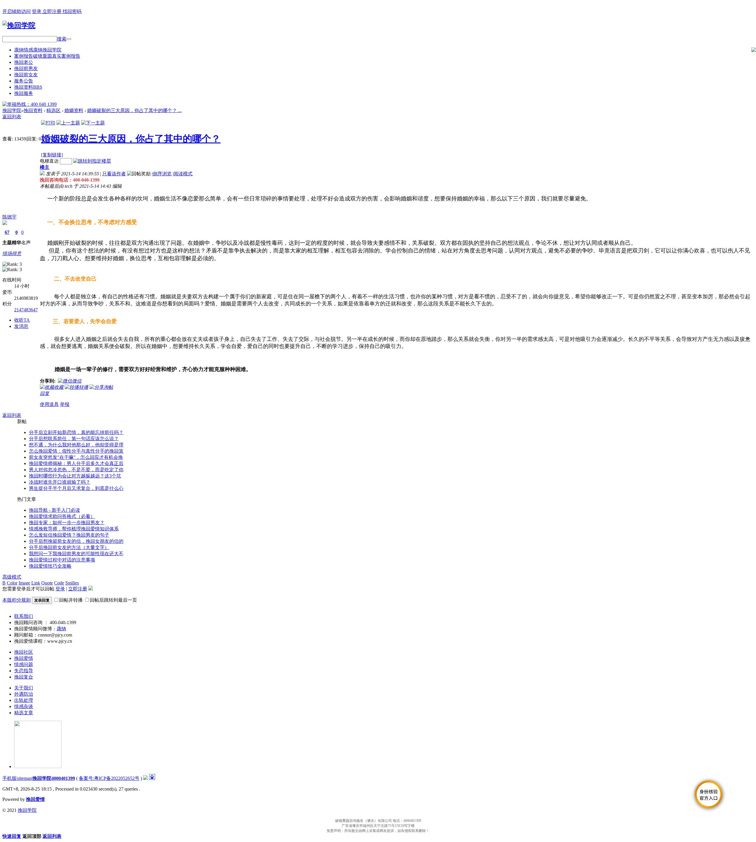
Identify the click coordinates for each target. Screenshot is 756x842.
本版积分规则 (16, 600)
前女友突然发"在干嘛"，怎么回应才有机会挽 (76, 457)
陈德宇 (9, 216)
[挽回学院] (18, 25)
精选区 (53, 110)
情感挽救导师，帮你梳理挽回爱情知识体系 (74, 528)
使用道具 (49, 404)
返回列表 (11, 116)
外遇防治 (23, 694)
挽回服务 (23, 93)
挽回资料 (28, 87)
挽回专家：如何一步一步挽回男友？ (67, 522)
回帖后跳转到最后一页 (113, 600)
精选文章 (23, 712)
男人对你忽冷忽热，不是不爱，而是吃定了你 (76, 469)
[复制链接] (52, 154)
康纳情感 (37, 49)
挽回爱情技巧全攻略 (50, 566)
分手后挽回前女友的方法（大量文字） (69, 547)
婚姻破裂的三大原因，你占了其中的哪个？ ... (134, 110)
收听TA (22, 320)
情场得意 (11, 253)
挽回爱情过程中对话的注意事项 (62, 559)
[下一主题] (93, 122)
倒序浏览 (162, 173)
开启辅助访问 (16, 11)
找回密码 (72, 11)
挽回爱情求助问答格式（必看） (62, 516)
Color (12, 582)
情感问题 (23, 664)
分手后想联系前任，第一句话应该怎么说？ (74, 438)
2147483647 (26, 309)
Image (24, 582)
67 (7, 232)
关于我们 (23, 687)
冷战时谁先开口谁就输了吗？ (59, 482)
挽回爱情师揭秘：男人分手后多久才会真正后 (76, 463)
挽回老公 (23, 62)
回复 (44, 393)
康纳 (61, 628)
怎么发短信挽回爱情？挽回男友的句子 (69, 534)
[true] (68, 39)
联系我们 (23, 616)
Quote (47, 582)
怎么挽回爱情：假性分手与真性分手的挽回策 (76, 451)
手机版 (9, 778)
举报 (64, 404)
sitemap (24, 778)
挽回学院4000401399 (53, 778)
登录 (37, 11)
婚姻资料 (73, 110)
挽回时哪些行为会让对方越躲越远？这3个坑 (75, 475)
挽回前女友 (26, 74)
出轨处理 (23, 700)
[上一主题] (68, 122)
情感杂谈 (23, 706)
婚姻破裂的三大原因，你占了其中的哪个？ (131, 138)
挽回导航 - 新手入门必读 (54, 510)
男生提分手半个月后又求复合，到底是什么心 (76, 488)
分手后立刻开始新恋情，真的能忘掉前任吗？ (76, 432)
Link (35, 582)
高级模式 (11, 576)
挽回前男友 (26, 68)
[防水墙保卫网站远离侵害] (145, 778)
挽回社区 (23, 652)
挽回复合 (23, 676)
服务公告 (23, 80)
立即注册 (53, 11)
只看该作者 (114, 173)
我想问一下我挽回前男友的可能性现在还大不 (76, 553)
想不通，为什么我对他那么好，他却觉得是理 (76, 444)
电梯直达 (49, 160)
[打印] (48, 122)
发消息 (21, 326)
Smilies (72, 582)
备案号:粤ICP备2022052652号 (109, 778)
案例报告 (47, 56)
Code (59, 582)
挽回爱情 (23, 658)
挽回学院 (11, 110)
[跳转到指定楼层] (92, 160)
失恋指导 (23, 670)
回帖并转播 (71, 600)
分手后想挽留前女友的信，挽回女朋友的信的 (76, 541)
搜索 (61, 38)
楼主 (44, 167)
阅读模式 (183, 173)
